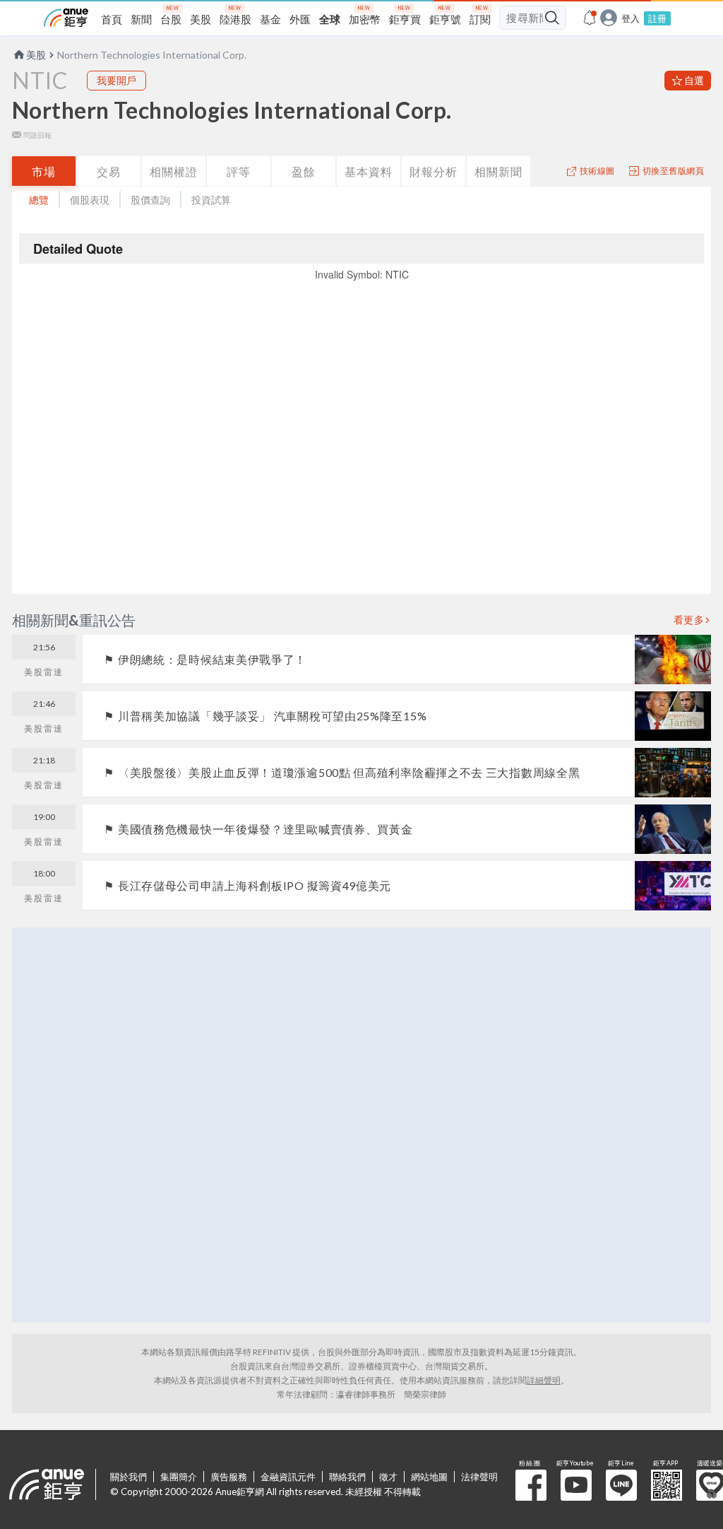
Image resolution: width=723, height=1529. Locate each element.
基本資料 (369, 171)
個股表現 (89, 200)
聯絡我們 (347, 1476)
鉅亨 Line (621, 1485)
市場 (44, 171)
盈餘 (304, 171)
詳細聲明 (544, 1380)
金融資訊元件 (288, 1476)
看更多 (689, 620)
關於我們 (128, 1476)
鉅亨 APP (666, 1485)
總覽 (39, 200)
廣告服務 (228, 1476)
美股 (36, 55)
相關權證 (174, 171)
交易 (109, 171)
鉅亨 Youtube (576, 1485)
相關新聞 (498, 171)
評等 (239, 171)
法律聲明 (479, 1476)
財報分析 (434, 171)
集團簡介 (178, 1476)
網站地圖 (429, 1476)
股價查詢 (150, 200)
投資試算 (211, 200)
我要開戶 (116, 80)
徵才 (388, 1476)
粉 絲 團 (530, 1485)
